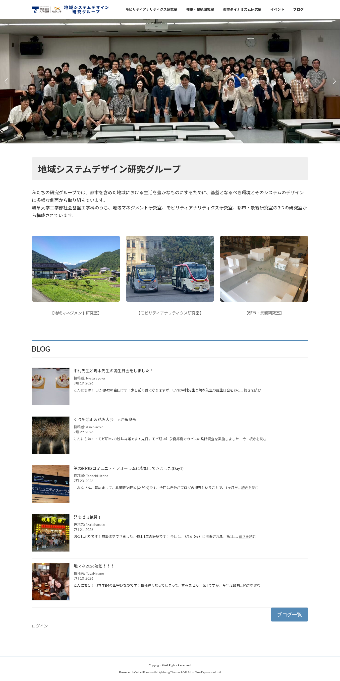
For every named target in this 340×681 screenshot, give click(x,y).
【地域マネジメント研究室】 (76, 312)
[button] (160, 140)
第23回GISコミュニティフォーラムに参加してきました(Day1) (128, 468)
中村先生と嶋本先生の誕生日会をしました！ (113, 370)
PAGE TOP (327, 656)
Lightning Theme (169, 672)
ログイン (40, 625)
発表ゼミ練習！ (88, 517)
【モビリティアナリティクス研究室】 (170, 312)
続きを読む (252, 390)
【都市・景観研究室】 (264, 312)
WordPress (143, 672)
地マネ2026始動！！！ (94, 565)
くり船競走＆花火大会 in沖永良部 (105, 419)
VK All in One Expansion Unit (202, 672)
